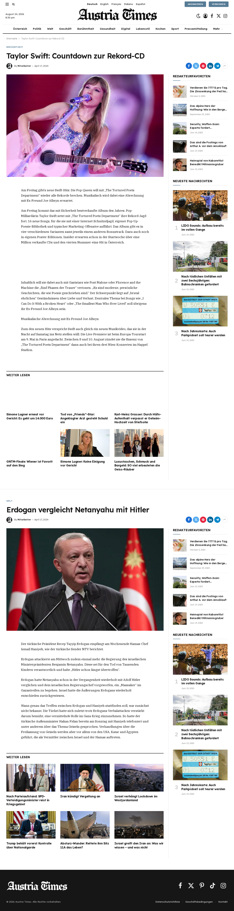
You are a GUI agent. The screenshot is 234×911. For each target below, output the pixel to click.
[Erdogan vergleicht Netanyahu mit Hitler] (85, 579)
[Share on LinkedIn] (210, 66)
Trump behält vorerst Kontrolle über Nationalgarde (29, 845)
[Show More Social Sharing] (224, 66)
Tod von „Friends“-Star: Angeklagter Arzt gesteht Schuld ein (84, 418)
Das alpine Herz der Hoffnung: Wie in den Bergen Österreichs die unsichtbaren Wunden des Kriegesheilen (208, 107)
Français (116, 4)
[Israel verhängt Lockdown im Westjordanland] (139, 778)
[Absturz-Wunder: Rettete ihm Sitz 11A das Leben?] (85, 825)
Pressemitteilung (196, 28)
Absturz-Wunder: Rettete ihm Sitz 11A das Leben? (84, 845)
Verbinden (218, 4)
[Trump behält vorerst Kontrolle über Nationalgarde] (31, 825)
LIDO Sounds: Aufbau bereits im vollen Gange (202, 227)
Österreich (20, 28)
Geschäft (65, 28)
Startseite (11, 38)
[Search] (13, 4)
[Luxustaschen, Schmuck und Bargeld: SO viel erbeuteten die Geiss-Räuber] (139, 443)
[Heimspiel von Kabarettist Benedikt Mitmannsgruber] (180, 164)
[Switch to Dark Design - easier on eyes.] (198, 16)
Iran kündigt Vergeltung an (80, 796)
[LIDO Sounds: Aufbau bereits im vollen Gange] (200, 205)
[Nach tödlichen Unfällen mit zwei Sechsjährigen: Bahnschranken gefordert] (200, 256)
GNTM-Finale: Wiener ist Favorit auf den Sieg (29, 463)
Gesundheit (107, 28)
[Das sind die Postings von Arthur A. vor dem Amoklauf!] (180, 146)
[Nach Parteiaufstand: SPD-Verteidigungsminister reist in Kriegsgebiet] (31, 777)
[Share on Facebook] (189, 66)
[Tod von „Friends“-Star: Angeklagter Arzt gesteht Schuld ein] (85, 395)
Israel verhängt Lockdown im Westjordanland (135, 798)
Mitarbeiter (24, 66)
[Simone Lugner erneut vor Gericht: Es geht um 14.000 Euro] (31, 395)
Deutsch (92, 4)
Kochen (160, 28)
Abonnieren (195, 4)
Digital (125, 28)
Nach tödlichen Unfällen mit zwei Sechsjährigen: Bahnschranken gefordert (201, 280)
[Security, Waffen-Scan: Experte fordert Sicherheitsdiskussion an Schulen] (180, 128)
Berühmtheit (85, 28)
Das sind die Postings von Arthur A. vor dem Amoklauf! (208, 144)
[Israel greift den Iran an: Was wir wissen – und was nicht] (139, 825)
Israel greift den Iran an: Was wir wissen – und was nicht (138, 845)
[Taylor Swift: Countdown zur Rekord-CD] (85, 125)
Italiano (128, 4)
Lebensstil (143, 28)
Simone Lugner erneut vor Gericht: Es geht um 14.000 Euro (29, 416)
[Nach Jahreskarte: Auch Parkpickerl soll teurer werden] (200, 311)
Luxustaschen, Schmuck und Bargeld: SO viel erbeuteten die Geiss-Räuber (137, 465)
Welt (50, 28)
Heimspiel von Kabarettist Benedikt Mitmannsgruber (207, 162)
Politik (37, 28)
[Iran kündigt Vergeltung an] (85, 777)
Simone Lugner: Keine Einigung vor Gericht (82, 463)
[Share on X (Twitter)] (196, 66)
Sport (175, 28)
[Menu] (7, 4)
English (104, 4)
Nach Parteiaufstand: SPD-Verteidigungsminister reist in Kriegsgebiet (27, 800)
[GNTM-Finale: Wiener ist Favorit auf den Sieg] (31, 443)
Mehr (216, 28)
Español (140, 4)
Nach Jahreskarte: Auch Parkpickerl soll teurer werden (203, 333)
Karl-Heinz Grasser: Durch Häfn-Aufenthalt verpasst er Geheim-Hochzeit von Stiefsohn (137, 418)
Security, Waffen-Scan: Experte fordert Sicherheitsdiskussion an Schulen (206, 126)
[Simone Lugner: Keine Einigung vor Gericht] (85, 443)
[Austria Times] (117, 16)
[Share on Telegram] (217, 66)
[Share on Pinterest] (203, 66)
